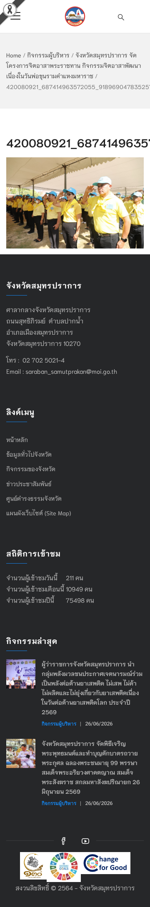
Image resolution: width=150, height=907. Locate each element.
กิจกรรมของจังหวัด (30, 468)
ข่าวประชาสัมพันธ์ (29, 483)
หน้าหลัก (17, 439)
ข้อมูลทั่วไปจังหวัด (29, 454)
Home (13, 55)
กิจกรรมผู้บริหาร (48, 55)
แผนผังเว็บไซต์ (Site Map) (38, 513)
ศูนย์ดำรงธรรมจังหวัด (34, 498)
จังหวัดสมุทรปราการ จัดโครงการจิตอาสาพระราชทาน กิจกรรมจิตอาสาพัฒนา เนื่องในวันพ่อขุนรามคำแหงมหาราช (73, 65)
